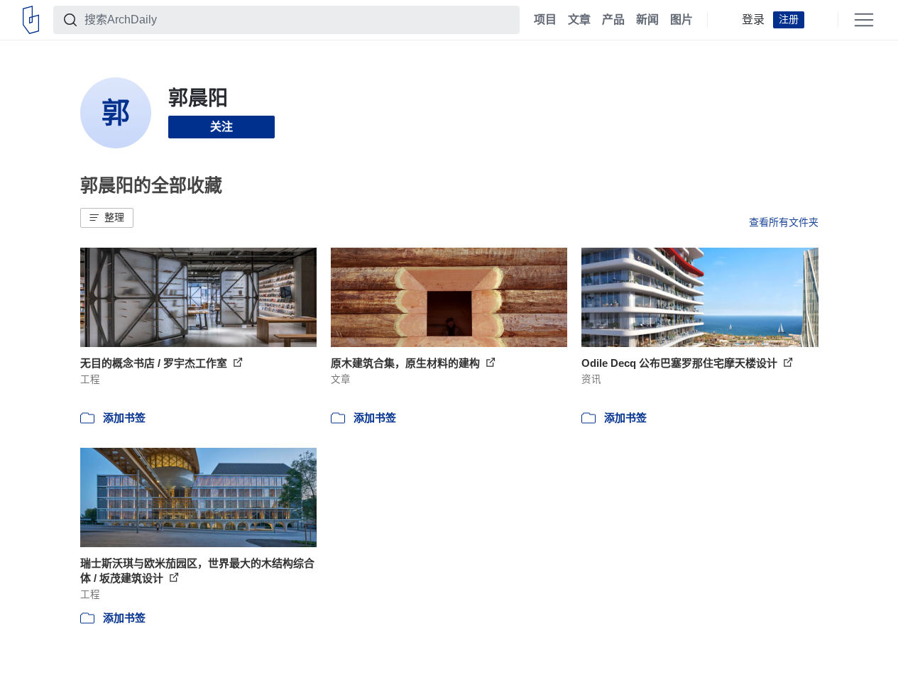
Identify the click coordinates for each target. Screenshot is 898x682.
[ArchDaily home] (31, 20)
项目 (545, 20)
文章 (579, 20)
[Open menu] (864, 20)
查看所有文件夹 (783, 222)
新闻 (647, 20)
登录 (753, 20)
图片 (681, 20)
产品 (613, 20)
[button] (106, 218)
